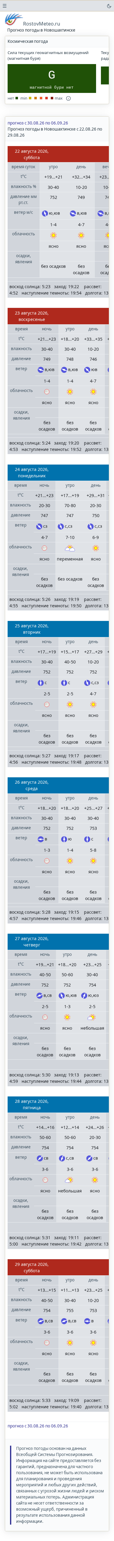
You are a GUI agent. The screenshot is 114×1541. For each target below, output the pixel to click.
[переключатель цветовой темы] (109, 6)
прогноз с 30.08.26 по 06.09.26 (38, 123)
